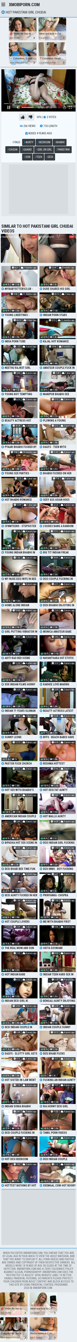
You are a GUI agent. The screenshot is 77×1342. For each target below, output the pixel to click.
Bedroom (44, 142)
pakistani (63, 149)
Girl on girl (44, 149)
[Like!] (22, 117)
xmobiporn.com (24, 4)
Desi (49, 157)
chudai (12, 149)
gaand (27, 149)
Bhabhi (60, 142)
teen (38, 157)
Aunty (28, 142)
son (27, 157)
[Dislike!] (30, 117)
